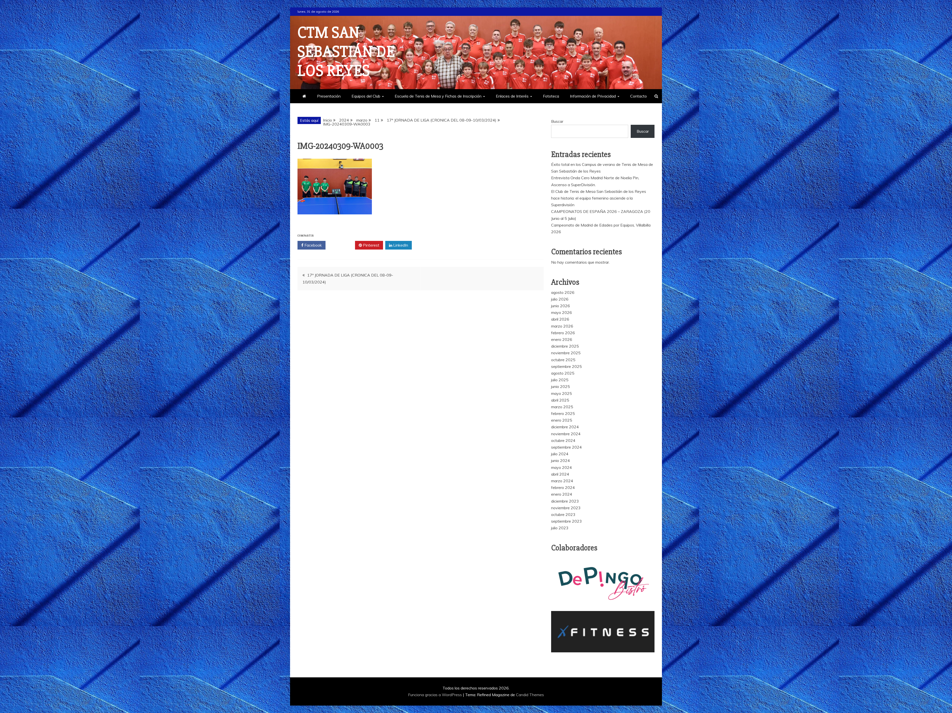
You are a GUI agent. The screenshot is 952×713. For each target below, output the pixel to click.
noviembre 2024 (566, 433)
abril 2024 (560, 474)
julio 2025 (559, 379)
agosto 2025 (562, 373)
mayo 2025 (561, 393)
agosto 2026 (562, 292)
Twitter (342, 245)
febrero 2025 (563, 413)
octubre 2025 (563, 359)
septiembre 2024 (566, 447)
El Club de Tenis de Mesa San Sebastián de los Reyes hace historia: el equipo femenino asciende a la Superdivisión (598, 198)
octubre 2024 (563, 440)
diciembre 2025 (565, 346)
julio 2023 (559, 527)
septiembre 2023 (566, 521)
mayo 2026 (561, 312)
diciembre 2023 (565, 501)
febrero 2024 (563, 487)
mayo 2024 (561, 467)
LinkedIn (400, 245)
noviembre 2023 (566, 507)
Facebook (312, 245)
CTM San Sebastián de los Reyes (346, 51)
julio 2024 (559, 453)
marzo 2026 (562, 326)
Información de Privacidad (593, 96)
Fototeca (551, 96)
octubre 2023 (563, 514)
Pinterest (370, 245)
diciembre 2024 (565, 426)
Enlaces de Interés (512, 96)
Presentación (329, 96)
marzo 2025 (562, 406)
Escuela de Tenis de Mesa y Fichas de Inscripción (438, 96)
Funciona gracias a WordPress (435, 694)
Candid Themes (530, 694)
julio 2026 (559, 299)
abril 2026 (560, 319)
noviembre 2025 (566, 352)
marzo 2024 (562, 480)
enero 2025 (561, 420)
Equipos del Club (366, 96)
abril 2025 (560, 400)
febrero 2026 (563, 332)
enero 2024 (561, 494)
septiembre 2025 (566, 366)
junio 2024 (560, 460)
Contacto (638, 96)
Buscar (557, 121)
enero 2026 (561, 339)
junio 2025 (560, 386)
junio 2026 (560, 305)
